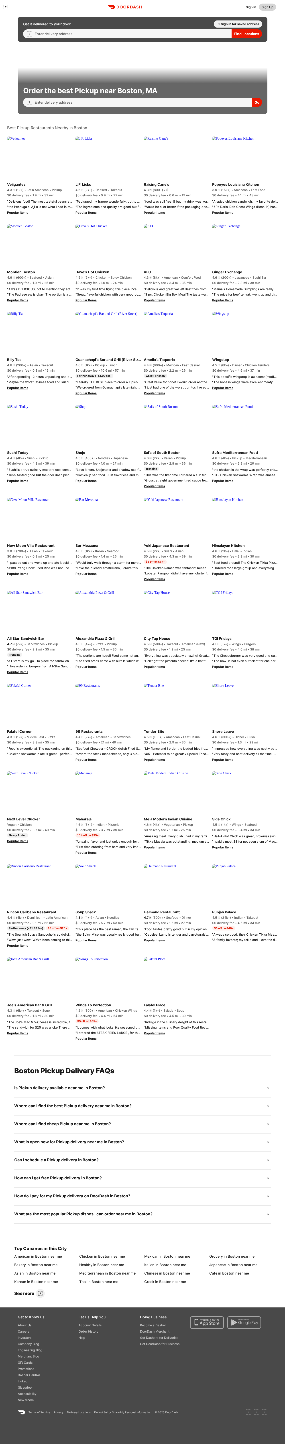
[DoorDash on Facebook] (248, 1412)
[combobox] (131, 33)
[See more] (40, 1293)
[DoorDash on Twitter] (256, 1412)
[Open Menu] (5, 7)
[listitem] (24, 1256)
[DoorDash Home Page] (125, 7)
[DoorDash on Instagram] (264, 1412)
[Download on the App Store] (207, 1322)
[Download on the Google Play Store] (244, 1322)
